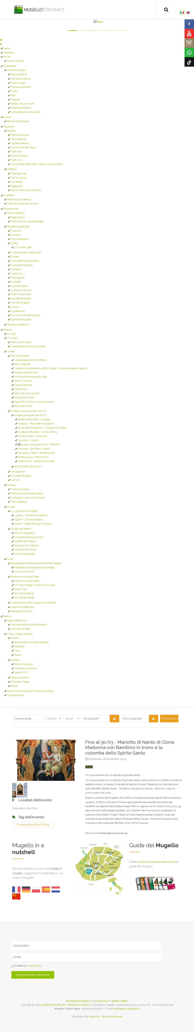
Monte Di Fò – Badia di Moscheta (36, 461)
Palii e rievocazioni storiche (26, 190)
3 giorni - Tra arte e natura (28, 519)
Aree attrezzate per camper (22, 203)
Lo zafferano (18, 311)
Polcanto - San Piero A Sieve (33, 448)
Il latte (14, 243)
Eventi (7, 117)
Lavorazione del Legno (23, 147)
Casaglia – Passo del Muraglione (36, 423)
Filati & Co (16, 159)
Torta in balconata (21, 294)
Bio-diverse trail (23, 406)
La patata (16, 269)
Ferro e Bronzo (19, 155)
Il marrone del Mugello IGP (26, 252)
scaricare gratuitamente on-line (157, 861)
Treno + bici (20, 589)
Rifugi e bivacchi (20, 677)
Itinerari (8, 329)
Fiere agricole (18, 173)
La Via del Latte (22, 247)
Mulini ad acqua (20, 134)
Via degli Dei (18, 471)
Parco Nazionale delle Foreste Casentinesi (30, 691)
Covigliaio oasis (15, 695)
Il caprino (16, 230)
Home (7, 48)
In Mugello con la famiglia (25, 112)
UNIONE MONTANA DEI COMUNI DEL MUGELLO (66, 1005)
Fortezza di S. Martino (26, 545)
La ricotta (16, 281)
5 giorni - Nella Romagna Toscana (33, 523)
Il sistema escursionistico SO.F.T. (28, 411)
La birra (15, 306)
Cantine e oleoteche (18, 324)
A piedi (11, 351)
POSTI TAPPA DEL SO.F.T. (28, 466)
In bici (10, 559)
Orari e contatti (15, 60)
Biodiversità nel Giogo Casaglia (31, 642)
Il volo (14, 91)
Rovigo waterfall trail (26, 372)
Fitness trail (20, 389)
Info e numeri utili (24, 571)
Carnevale (16, 181)
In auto (11, 506)
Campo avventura (21, 78)
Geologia (19, 646)
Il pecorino (17, 273)
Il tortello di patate (21, 298)
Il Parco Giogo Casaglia (20, 633)
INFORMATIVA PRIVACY (78, 1001)
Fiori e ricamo (18, 177)
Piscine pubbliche (21, 87)
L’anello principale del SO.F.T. (30, 415)
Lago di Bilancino (17, 620)
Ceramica (16, 151)
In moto (11, 333)
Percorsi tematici (20, 355)
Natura (7, 616)
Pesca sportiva (19, 74)
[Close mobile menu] (1, 44)
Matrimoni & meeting (19, 199)
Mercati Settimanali (18, 121)
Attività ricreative (16, 70)
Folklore (11, 169)
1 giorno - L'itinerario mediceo (30, 515)
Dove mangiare (16, 212)
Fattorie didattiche (21, 107)
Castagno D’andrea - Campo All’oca (37, 431)
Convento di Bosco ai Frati (28, 537)
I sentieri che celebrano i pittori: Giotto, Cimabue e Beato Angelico (50, 368)
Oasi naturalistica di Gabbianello (29, 624)
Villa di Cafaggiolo (24, 533)
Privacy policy (34, 965)
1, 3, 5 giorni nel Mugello (24, 511)
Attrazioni (9, 52)
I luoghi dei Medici (21, 528)
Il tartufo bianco (19, 286)
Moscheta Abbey (20, 681)
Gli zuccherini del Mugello (25, 315)
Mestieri (11, 130)
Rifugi (14, 685)
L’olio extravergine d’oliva (25, 260)
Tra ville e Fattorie (24, 593)
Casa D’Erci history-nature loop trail (34, 401)
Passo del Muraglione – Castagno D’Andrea (42, 427)
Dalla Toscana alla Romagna (27, 493)
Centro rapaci (18, 82)
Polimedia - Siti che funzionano (105, 1016)
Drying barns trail (24, 397)
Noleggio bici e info (21, 611)
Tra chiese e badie (24, 597)
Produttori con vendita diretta (27, 221)
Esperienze (10, 66)
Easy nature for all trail (27, 393)
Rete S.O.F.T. (21, 672)
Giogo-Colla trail (23, 384)
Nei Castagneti (22, 364)
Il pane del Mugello (21, 265)
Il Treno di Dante (20, 489)
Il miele (15, 256)
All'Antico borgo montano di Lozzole (34, 585)
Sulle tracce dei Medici (27, 580)
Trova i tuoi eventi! (170, 718)
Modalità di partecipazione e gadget (34, 567)
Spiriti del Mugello (21, 319)
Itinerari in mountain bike (25, 576)
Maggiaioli (16, 186)
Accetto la (28, 965)
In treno (11, 485)
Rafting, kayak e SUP (22, 103)
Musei (7, 56)
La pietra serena (20, 143)
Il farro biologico (20, 239)
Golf (13, 95)
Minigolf (15, 99)
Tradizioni (9, 126)
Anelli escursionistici (25, 668)
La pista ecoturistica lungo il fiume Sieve (33, 602)
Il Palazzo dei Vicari (25, 549)
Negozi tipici (18, 217)
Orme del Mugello (21, 475)
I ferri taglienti (18, 139)
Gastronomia (11, 208)
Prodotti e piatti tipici (18, 226)
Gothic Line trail (23, 380)
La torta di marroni (21, 290)
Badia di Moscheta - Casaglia (34, 419)
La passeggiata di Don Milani (30, 360)
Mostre (89, 766)
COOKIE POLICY (101, 1001)
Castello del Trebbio (25, 541)
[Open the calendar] (114, 718)
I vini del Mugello (20, 302)
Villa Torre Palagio (24, 553)
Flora (17, 650)
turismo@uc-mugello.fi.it (126, 1008)
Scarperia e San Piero (33, 824)
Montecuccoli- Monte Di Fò (33, 457)
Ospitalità (9, 195)
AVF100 (15, 480)
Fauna (17, 654)
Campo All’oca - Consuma (32, 436)
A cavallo (12, 338)
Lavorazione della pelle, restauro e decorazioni (37, 164)
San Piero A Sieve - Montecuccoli (36, 452)
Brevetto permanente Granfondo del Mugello (36, 563)
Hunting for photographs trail (30, 376)
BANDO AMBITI (120, 1001)
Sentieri (15, 660)
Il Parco (15, 638)
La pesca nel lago (20, 628)
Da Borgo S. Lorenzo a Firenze (28, 497)
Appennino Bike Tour (22, 607)
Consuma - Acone (28, 440)
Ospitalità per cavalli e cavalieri (28, 346)
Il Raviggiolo (18, 277)
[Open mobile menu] (1, 40)
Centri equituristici (21, 342)
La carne (15, 234)
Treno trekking (19, 501)
